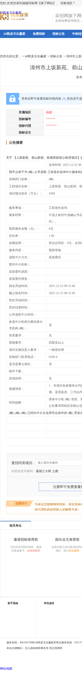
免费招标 (39, 33)
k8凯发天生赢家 (10, 12)
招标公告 (58, 33)
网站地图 (6, 668)
